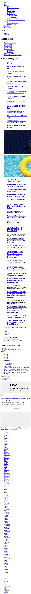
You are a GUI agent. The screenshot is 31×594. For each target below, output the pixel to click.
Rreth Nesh (7, 26)
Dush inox (13, 17)
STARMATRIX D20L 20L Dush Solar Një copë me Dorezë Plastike (16, 322)
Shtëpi (5, 5)
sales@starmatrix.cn (13, 339)
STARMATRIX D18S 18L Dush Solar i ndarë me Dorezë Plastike (16, 280)
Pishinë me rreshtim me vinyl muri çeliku (16, 368)
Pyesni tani (3, 348)
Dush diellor (14, 15)
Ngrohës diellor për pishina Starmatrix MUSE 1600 (16, 185)
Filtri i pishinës (11, 9)
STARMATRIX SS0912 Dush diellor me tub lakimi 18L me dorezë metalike (16, 269)
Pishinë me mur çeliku (13, 8)
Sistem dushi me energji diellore (16, 370)
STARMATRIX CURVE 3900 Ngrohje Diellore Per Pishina (16, 206)
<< (1, 327)
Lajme (5, 21)
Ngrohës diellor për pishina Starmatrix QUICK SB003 (16, 217)
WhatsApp (3, 379)
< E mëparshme (6, 327)
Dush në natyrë (11, 14)
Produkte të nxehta (9, 363)
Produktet (6, 6)
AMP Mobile (7, 366)
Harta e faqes (7, 364)
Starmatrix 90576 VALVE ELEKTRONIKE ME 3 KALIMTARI (16, 229)
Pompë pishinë (11, 11)
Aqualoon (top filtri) (12, 18)
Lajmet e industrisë (12, 24)
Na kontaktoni (7, 27)
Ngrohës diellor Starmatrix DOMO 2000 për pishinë (16, 195)
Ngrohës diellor (11, 12)
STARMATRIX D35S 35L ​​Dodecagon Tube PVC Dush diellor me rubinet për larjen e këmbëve (16, 294)
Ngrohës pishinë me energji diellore (13, 367)
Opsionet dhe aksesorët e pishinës (16, 20)
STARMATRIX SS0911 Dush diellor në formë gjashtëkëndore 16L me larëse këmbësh (15, 254)
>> (20, 327)
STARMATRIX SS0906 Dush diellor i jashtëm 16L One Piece (16, 240)
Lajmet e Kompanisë (12, 23)
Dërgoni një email (5, 378)
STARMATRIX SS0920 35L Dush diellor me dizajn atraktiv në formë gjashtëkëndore (17, 309)
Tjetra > (17, 327)
